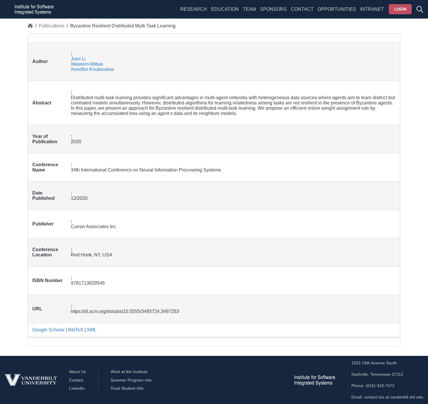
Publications (51, 25)
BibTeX (75, 329)
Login (400, 9)
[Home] (30, 26)
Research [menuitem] (193, 9)
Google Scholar (48, 329)
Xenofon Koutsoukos (92, 69)
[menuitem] (249, 13)
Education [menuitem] (225, 9)
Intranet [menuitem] (372, 9)
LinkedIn (77, 388)
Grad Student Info (127, 388)
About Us (77, 371)
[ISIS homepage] (33, 9)
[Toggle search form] (419, 9)
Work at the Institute (129, 371)
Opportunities (337, 9)
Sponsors (273, 9)
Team (249, 9)
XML (91, 329)
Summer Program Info (131, 380)
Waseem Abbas (87, 64)
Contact (302, 9)
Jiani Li (78, 58)
